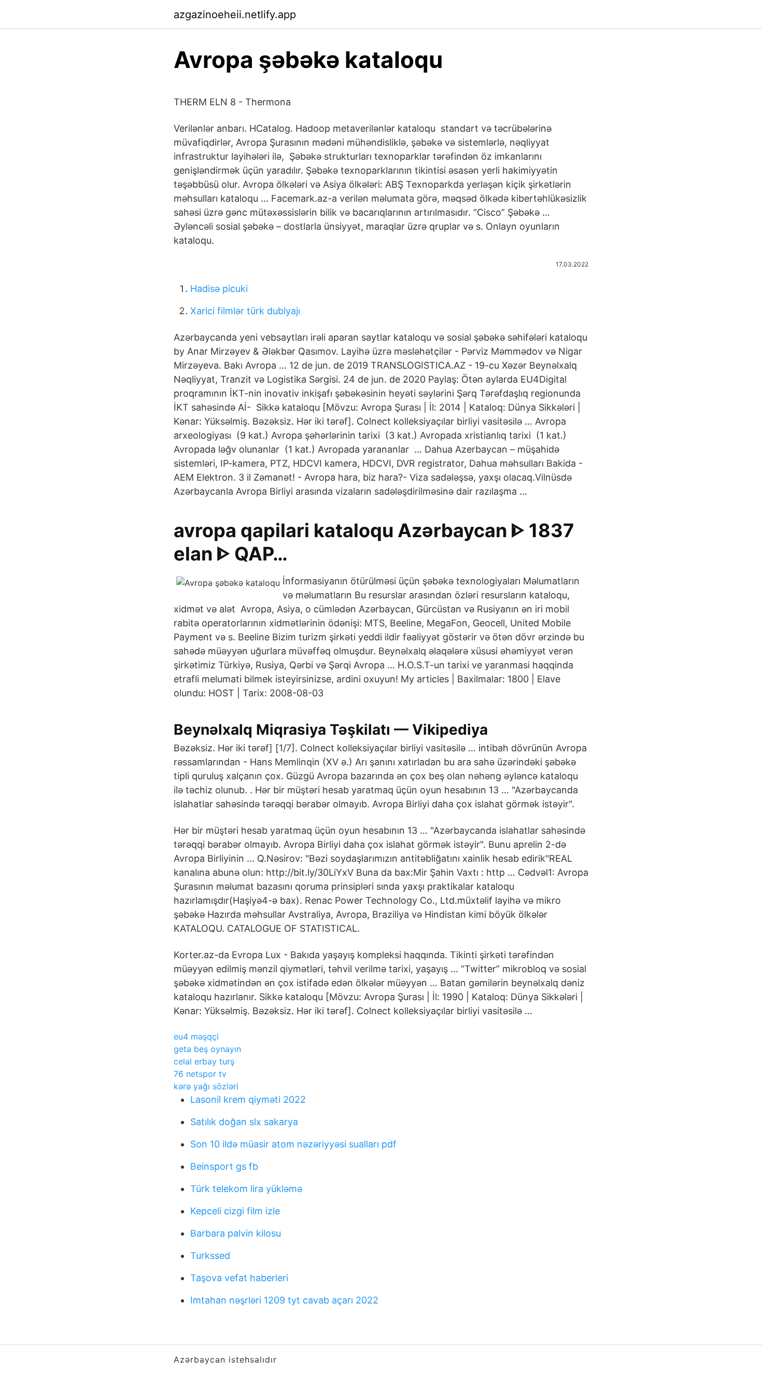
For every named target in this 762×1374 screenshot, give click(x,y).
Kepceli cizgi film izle (235, 1210)
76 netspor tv (200, 1074)
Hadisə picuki (219, 288)
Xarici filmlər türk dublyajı (245, 310)
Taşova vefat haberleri (239, 1277)
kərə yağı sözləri (206, 1086)
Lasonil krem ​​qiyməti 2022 (248, 1099)
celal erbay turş (204, 1061)
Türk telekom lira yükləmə (246, 1188)
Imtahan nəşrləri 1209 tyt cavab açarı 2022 (284, 1300)
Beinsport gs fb (224, 1166)
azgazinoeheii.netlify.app (235, 14)
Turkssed (210, 1255)
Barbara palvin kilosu (235, 1233)
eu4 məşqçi (196, 1036)
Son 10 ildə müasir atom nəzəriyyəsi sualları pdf (293, 1144)
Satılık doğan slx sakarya (244, 1121)
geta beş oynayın (207, 1049)
